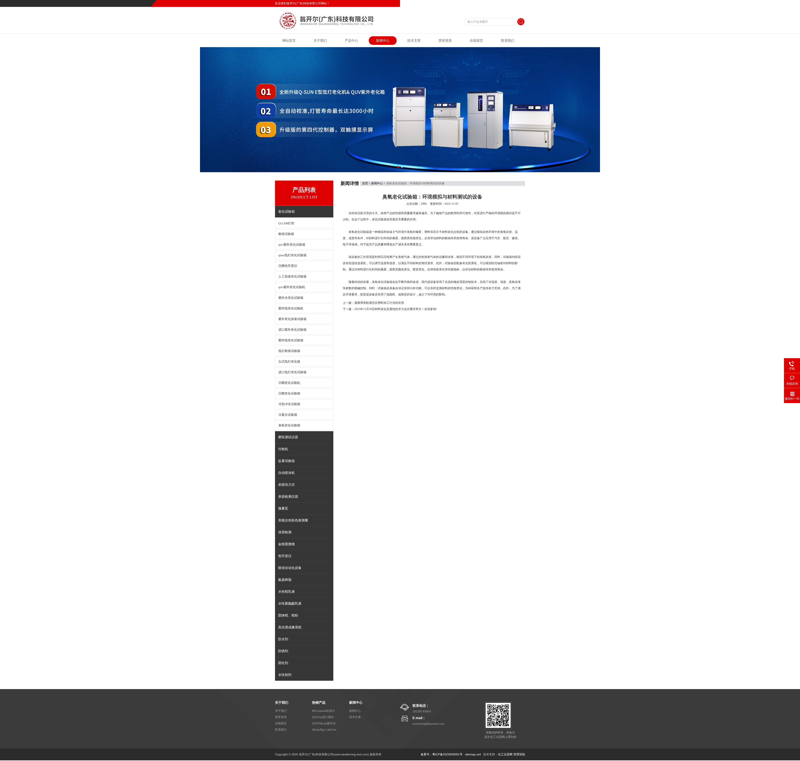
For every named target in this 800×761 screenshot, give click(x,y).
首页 (365, 183)
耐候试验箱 (286, 234)
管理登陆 (519, 754)
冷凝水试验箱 (287, 414)
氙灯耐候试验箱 (289, 351)
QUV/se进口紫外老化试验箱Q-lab (325, 717)
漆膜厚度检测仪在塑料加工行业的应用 (379, 302)
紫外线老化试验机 (290, 308)
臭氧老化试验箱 (289, 425)
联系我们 (519, 3)
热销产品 (318, 702)
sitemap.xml (473, 754)
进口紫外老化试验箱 (292, 329)
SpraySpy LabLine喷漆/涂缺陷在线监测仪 (325, 729)
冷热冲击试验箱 (289, 404)
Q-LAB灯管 (286, 223)
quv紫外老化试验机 (291, 287)
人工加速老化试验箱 (292, 276)
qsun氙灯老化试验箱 (292, 255)
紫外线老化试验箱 (290, 340)
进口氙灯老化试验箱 (292, 372)
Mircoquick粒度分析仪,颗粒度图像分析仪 (325, 710)
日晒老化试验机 (289, 382)
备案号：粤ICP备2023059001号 (441, 754)
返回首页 (491, 3)
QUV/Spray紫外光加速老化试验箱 (325, 723)
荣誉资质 (445, 40)
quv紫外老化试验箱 (291, 244)
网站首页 (289, 40)
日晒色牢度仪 (287, 265)
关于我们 (320, 40)
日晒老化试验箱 (289, 393)
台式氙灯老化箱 (289, 361)
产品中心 (351, 40)
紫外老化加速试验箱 (292, 319)
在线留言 (505, 3)
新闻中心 (382, 40)
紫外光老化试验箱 (290, 297)
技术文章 (414, 40)
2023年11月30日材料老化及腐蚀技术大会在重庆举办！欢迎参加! (395, 309)
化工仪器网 (505, 754)
